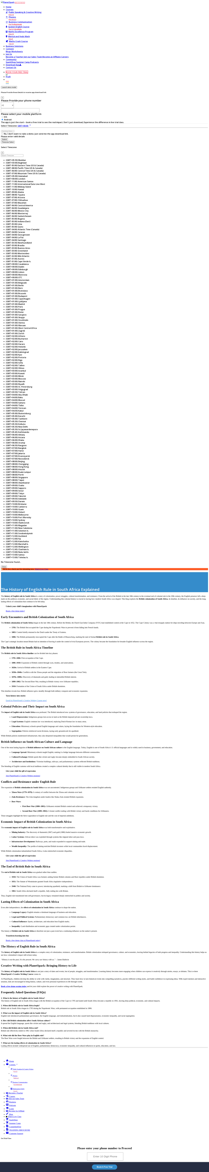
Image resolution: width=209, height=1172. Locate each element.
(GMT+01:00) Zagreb (15, 330)
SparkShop (11, 62)
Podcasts (34, 62)
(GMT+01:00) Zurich (15, 333)
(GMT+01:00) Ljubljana (16, 301)
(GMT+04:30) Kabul (14, 410)
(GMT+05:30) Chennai (16, 421)
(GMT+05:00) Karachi (15, 416)
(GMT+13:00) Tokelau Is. (17, 557)
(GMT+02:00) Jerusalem (16, 349)
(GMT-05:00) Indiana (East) (18, 221)
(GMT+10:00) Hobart (15, 512)
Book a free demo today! (15, 611)
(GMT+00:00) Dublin (15, 266)
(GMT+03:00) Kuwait (15, 373)
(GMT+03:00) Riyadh (15, 384)
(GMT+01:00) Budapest (16, 296)
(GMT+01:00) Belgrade (16, 282)
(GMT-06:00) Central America (19, 205)
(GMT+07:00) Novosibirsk (17, 458)
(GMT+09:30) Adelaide (16, 498)
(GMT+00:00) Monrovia (16, 274)
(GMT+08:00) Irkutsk (15, 469)
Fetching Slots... (8, 131)
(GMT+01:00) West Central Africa (21, 328)
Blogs (8, 51)
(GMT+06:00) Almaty (15, 434)
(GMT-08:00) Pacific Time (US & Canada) (24, 168)
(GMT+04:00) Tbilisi (15, 405)
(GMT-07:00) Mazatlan (16, 202)
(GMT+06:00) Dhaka (15, 440)
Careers (65, 57)
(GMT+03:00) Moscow (16, 378)
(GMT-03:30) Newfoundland (19, 242)
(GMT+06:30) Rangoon (16, 445)
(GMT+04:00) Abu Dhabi (17, 394)
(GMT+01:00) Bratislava (17, 290)
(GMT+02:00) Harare (15, 344)
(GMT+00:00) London (15, 178)
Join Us (9, 54)
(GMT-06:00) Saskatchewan (18, 216)
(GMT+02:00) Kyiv (14, 354)
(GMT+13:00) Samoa (15, 554)
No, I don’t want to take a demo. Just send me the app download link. (36, 133)
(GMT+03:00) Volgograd (17, 389)
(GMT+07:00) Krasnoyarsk (18, 456)
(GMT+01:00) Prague (15, 309)
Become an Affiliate (51, 57)
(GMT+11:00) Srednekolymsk (19, 533)
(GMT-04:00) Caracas (15, 232)
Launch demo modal (9, 87)
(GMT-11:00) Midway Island (18, 186)
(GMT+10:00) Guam (15, 509)
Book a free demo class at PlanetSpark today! (23, 940)
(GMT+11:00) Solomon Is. (17, 530)
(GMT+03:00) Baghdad (16, 162)
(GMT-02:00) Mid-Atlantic (17, 256)
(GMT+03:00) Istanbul (16, 370)
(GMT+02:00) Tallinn (15, 365)
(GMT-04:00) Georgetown (18, 234)
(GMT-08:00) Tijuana (15, 194)
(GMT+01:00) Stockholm (17, 320)
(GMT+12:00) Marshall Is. (17, 544)
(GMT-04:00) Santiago (16, 240)
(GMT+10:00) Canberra (16, 506)
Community (11, 59)
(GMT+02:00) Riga (14, 360)
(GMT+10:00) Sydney (15, 520)
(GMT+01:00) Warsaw (16, 325)
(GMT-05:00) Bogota (15, 218)
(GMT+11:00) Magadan (16, 525)
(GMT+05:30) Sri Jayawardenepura (22, 429)
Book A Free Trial (104, 1167)
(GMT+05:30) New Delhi (17, 426)
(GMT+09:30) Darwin (15, 501)
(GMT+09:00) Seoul (14, 490)
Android (7, 119)
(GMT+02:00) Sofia (14, 362)
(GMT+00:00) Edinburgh (17, 269)
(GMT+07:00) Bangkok (16, 448)
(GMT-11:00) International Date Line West (25, 184)
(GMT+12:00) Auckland (16, 536)
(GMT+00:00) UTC (14, 277)
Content (10, 49)
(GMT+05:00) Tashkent (16, 418)
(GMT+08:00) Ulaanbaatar (18, 482)
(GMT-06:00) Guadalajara (17, 208)
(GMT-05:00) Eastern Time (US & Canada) (25, 165)
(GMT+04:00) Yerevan (16, 408)
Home (8, 7)
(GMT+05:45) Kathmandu (17, 432)
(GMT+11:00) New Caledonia (19, 528)
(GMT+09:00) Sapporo (16, 488)
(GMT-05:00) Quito (14, 226)
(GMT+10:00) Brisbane (16, 504)
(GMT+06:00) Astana (15, 437)
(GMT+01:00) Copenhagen (18, 298)
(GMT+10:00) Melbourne (17, 514)
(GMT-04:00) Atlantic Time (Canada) (22, 229)
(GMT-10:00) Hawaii (15, 189)
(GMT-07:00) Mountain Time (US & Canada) (26, 173)
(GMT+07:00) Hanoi (15, 450)
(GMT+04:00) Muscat (15, 400)
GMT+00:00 (25, 125)
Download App (12, 65)
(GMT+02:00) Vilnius (15, 368)
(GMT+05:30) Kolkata (15, 424)
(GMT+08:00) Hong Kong (17, 466)
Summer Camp (23, 62)
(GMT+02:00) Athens (15, 336)
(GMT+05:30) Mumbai (16, 160)
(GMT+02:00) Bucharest (17, 338)
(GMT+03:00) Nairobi (15, 381)
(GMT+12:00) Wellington (17, 546)
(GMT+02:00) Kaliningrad (17, 352)
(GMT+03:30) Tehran (15, 392)
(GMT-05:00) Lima (14, 224)
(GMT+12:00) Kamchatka (17, 541)
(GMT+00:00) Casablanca (17, 264)
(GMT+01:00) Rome (15, 312)
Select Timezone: (9, 125)
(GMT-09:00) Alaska (15, 192)
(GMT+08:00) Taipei (15, 480)
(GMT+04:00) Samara (15, 402)
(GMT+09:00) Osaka (15, 485)
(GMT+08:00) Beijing (15, 461)
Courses (9, 9)
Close (4, 567)
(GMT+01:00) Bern (14, 288)
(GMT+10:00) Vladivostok (17, 522)
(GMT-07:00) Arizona (15, 197)
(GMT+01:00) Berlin (15, 285)
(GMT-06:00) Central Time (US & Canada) (25, 170)
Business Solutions (14, 46)
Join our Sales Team (33, 57)
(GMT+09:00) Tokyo (15, 493)
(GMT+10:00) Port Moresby (18, 517)
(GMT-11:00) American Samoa (19, 181)
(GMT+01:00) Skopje (15, 317)
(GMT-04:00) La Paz (15, 237)
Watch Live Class (41, 569)
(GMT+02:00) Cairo (14, 341)
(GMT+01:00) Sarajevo (16, 314)
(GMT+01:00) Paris (14, 306)
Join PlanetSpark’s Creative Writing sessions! (23, 776)
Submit (4, 139)
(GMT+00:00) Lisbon (15, 272)
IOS (5, 117)
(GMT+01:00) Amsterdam (17, 280)
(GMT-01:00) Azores (15, 258)
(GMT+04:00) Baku (14, 397)
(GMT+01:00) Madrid (15, 304)
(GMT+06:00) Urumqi (15, 442)
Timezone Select (8, 142)
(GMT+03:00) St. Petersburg (19, 386)
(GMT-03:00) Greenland (17, 250)
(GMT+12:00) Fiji (13, 538)
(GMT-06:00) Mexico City (17, 210)
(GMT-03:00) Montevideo (17, 253)
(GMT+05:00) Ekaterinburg (18, 413)
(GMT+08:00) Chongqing (17, 464)
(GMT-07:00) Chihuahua (17, 200)
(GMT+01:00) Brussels (16, 293)
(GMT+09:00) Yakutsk (16, 496)
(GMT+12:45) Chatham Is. (17, 549)
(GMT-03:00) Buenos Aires (18, 248)
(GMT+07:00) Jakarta (15, 453)
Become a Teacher (15, 57)
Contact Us (11, 67)
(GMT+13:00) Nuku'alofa (17, 552)
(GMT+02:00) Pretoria (16, 357)
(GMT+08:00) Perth (15, 474)
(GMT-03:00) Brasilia (15, 245)
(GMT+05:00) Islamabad (17, 176)
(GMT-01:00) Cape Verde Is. (18, 261)
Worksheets (17, 51)
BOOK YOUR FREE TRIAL (20, 2)
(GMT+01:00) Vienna (15, 322)
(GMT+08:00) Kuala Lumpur (18, 472)
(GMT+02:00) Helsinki (16, 346)
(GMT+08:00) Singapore (17, 477)
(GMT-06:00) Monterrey (17, 213)
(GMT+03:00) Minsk (15, 376)
